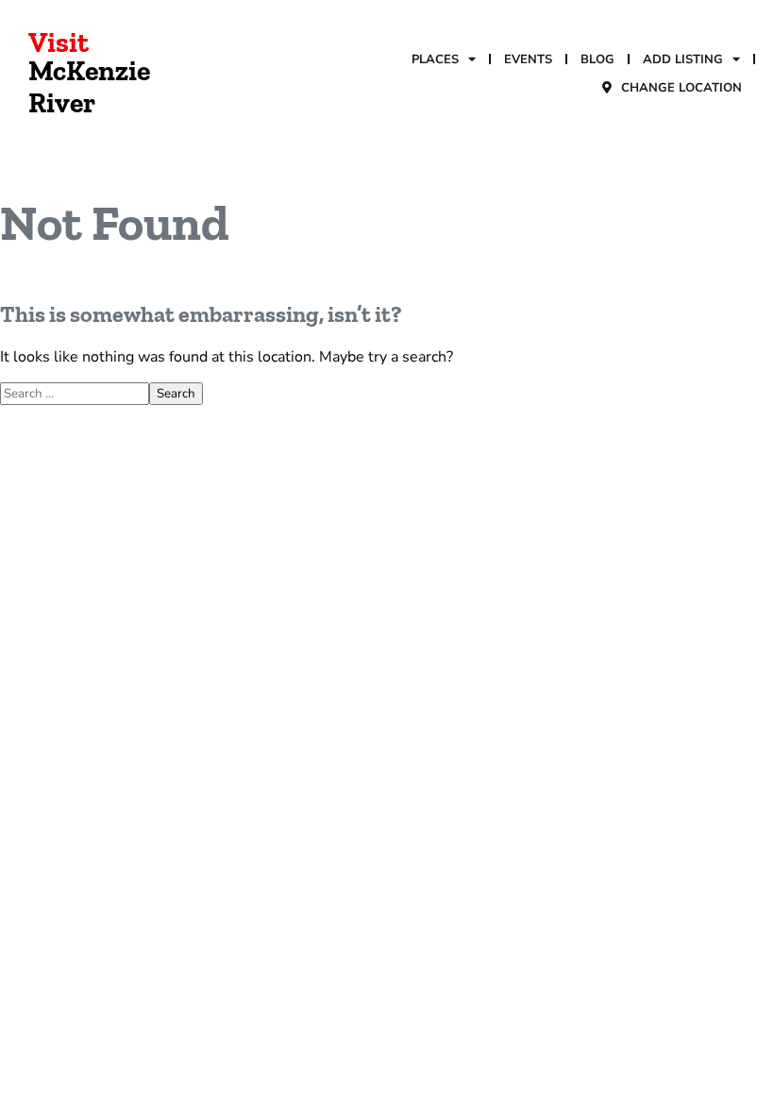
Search (176, 393)
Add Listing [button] (683, 59)
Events (528, 59)
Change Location (681, 87)
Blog (597, 59)
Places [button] (435, 59)
